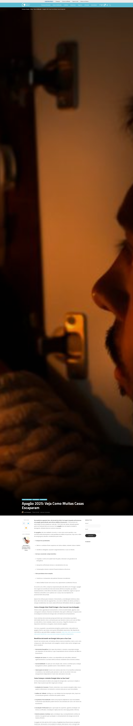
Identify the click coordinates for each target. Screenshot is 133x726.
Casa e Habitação (27, 499)
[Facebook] (24, 523)
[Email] (26, 528)
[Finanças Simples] (26, 5)
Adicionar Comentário (45, 512)
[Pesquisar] (110, 5)
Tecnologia (43, 499)
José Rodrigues (27, 512)
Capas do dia (75, 1)
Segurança (35, 499)
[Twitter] (28, 523)
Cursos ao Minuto (66, 1)
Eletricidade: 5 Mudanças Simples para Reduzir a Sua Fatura (26, 548)
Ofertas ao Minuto (84, 1)
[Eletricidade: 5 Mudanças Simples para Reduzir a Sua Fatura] (26, 540)
